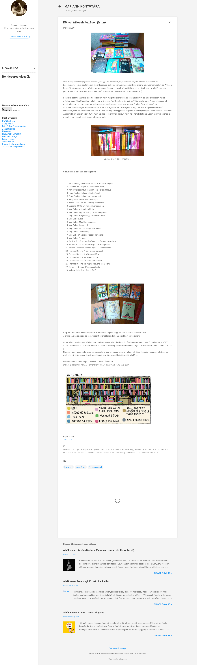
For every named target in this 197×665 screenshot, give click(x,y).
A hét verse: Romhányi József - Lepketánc (86, 581)
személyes (81, 467)
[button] (170, 23)
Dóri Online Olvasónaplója (14, 126)
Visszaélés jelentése (118, 659)
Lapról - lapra (8, 139)
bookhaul (68, 467)
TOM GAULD (68, 440)
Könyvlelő (6, 131)
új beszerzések (95, 467)
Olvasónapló (8, 141)
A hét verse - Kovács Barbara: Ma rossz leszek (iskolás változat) (98, 550)
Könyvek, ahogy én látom (13, 144)
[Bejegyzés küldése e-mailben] (64, 462)
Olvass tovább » (163, 573)
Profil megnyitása (19, 37)
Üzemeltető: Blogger (118, 648)
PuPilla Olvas (8, 121)
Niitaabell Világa (9, 136)
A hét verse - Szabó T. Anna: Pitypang (83, 612)
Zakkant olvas (8, 129)
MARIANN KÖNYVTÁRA (82, 6)
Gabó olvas (7, 123)
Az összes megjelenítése (14, 146)
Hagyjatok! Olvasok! (11, 134)
